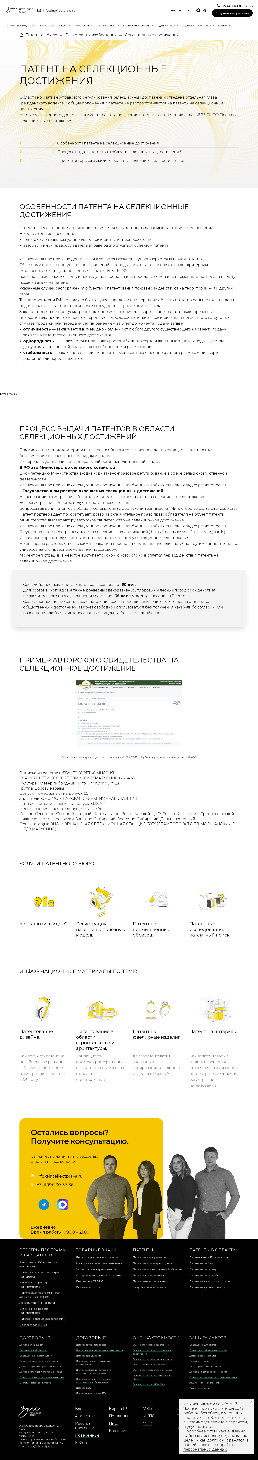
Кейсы (81, 1442)
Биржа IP (118, 1408)
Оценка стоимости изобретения (151, 1364)
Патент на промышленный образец (157, 1269)
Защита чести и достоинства (205, 1382)
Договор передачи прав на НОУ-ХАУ (40, 1366)
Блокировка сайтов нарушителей (208, 1350)
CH (188, 10)
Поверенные (87, 1435)
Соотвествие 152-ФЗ (33, 1324)
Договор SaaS (83, 1387)
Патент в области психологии (209, 1281)
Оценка (187, 25)
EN (180, 10)
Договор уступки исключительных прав (41, 1377)
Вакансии (118, 1430)
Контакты (224, 25)
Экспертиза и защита (53, 25)
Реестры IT (81, 25)
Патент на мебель (201, 1263)
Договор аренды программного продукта (99, 1350)
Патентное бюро (41, 35)
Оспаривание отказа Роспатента (99, 1275)
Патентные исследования (150, 1281)
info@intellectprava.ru (59, 1176)
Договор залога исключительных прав (40, 1371)
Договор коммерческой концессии (39, 1361)
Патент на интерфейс (204, 1275)
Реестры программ (84, 1425)
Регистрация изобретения (91, 35)
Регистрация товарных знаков (97, 1257)
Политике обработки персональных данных (210, 1447)
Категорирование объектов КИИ (42, 1318)
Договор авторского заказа (91, 1344)
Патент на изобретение (149, 1257)
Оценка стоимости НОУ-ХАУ (149, 1384)
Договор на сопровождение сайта (208, 1371)
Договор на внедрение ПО (91, 1393)
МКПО (149, 1416)
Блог (79, 1408)
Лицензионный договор (33, 1350)
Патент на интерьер (203, 1269)
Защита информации (137, 25)
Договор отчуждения (31, 1344)
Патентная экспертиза (148, 1275)
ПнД (113, 1423)
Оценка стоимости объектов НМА (151, 1344)
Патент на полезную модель (152, 1263)
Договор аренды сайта (88, 1355)
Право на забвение (200, 1388)
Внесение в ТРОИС (89, 1281)
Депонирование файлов (202, 1355)
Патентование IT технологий (209, 1257)
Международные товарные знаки (99, 1263)
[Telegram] (204, 10)
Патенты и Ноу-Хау (20, 25)
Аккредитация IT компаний (37, 1302)
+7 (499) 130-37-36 (54, 1184)
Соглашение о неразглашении (36, 1355)
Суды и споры (166, 25)
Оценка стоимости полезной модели (153, 1369)
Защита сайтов (208, 1338)
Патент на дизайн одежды (207, 1287)
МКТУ (148, 1408)
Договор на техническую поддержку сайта (213, 1377)
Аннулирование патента (149, 1287)
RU (173, 10)
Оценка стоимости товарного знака (152, 1359)
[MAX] (198, 10)
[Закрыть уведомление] (251, 1402)
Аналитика (85, 1416)
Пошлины (118, 1416)
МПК (147, 1423)
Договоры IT (91, 1338)
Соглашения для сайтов (202, 1344)
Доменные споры (88, 1287)
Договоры (204, 25)
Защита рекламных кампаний (205, 1366)
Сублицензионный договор (35, 1382)
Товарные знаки (106, 25)
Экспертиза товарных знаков (96, 1269)
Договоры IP (34, 1338)
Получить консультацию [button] (232, 13)
